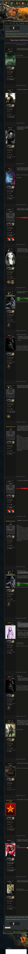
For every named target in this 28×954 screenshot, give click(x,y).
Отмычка (9, 209)
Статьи (14, 23)
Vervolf (17, 31)
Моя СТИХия (18, 177)
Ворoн (9, 335)
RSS (24, 0)
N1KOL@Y (9, 840)
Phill (9, 249)
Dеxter (15, 31)
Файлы (17, 23)
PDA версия (13, 0)
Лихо (9, 49)
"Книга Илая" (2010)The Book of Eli (12, 36)
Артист (9, 720)
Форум (10, 23)
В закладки (8, 0)
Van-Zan (9, 292)
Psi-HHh (9, 90)
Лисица (9, 622)
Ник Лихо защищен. (19, 55)
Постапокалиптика (20, 33)
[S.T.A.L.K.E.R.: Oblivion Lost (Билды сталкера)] (13, 4)
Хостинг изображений (19, 0)
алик (9, 763)
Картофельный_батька (10, 426)
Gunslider (9, 881)
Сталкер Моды (21, 23)
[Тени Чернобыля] (19, 4)
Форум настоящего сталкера (11, 33)
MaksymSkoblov (9, 800)
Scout (9, 127)
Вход (19, 6)
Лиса (9, 168)
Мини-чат (8, 948)
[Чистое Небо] (24, 4)
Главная (6, 23)
